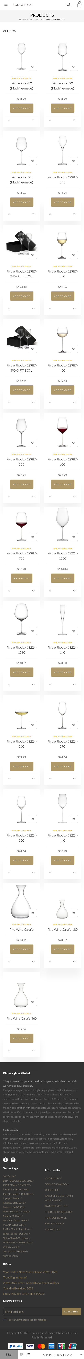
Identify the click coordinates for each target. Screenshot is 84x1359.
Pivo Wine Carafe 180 (62, 929)
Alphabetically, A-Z (57, 1355)
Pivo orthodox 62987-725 (21, 555)
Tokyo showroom (57, 1184)
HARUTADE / (27, 1193)
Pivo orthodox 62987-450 (62, 367)
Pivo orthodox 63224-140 (62, 649)
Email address (14, 1311)
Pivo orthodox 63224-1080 (21, 649)
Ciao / (14, 1185)
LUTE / (22, 1202)
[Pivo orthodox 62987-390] (62, 243)
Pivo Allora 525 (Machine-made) (21, 179)
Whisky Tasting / (11, 1246)
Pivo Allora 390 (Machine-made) (62, 85)
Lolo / (16, 1202)
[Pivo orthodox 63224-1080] (21, 619)
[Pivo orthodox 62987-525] (21, 431)
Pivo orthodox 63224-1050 (62, 555)
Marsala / (25, 1211)
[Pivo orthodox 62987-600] (62, 431)
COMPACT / (24, 1185)
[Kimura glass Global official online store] (22, 5)
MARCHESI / (18, 1207)
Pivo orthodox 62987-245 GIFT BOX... (21, 273)
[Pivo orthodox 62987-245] (62, 149)
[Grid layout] (21, 1354)
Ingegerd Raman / (12, 1198)
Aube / (12, 1176)
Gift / (6, 1193)
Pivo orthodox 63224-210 (21, 743)
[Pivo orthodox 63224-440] (62, 807)
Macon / (7, 1207)
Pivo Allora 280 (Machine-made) (21, 85)
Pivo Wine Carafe (21, 929)
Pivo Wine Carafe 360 (21, 1018)
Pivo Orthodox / (17, 1224)
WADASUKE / (11, 1242)
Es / (18, 1189)
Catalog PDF (53, 1178)
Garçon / (24, 1189)
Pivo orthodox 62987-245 (62, 179)
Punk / (15, 1229)
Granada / (14, 1193)
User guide (52, 1189)
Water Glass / (26, 1242)
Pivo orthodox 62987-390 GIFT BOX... (21, 367)
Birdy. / (30, 1180)
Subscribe (71, 1311)
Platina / (7, 1229)
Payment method (56, 1205)
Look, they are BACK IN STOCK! (24, 1293)
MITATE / (18, 1215)
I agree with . (27, 1319)
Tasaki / (14, 1238)
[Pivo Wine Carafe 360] (21, 990)
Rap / (22, 1229)
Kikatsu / (8, 1202)
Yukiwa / (7, 1251)
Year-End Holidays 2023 (18, 1288)
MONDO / (9, 1220)
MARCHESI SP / (11, 1211)
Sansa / (7, 1233)
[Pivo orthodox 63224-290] (62, 713)
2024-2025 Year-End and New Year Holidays (31, 1283)
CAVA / (7, 1185)
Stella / (6, 1238)
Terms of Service (56, 1217)
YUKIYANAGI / (20, 1251)
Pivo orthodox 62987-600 (62, 461)
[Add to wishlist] (33, 120)
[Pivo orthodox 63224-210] (21, 713)
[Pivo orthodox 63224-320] (21, 807)
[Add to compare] (9, 120)
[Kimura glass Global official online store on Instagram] (13, 1159)
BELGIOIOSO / (18, 1180)
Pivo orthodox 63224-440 (62, 837)
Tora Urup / (24, 1238)
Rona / (28, 1229)
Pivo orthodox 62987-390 (62, 273)
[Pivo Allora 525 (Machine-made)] (21, 149)
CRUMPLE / (9, 1189)
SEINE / (15, 1233)
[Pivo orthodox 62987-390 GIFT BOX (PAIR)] (21, 337)
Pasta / (18, 1220)
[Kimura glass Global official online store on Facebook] (5, 1159)
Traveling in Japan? (15, 1277)
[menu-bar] (7, 5)
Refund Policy (54, 1223)
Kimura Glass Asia (21, 78)
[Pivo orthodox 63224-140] (62, 619)
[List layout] (29, 1354)
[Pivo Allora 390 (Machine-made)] (62, 55)
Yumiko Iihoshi (10, 1255)
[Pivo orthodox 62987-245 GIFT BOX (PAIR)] (21, 243)
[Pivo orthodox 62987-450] (62, 337)
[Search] (68, 5)
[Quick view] (33, 67)
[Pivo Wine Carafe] (21, 901)
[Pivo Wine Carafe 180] (62, 901)
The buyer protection (59, 1211)
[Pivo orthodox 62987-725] (21, 525)
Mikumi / (8, 1215)
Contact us (52, 1229)
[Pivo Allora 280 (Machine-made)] (21, 55)
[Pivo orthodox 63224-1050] (62, 525)
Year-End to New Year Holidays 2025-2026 (30, 1272)
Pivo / (6, 1224)
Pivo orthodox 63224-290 (62, 743)
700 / (6, 1176)
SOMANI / (24, 1233)
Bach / (6, 1180)
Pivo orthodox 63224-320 (21, 837)
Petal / (25, 1220)
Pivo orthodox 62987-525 (21, 461)
